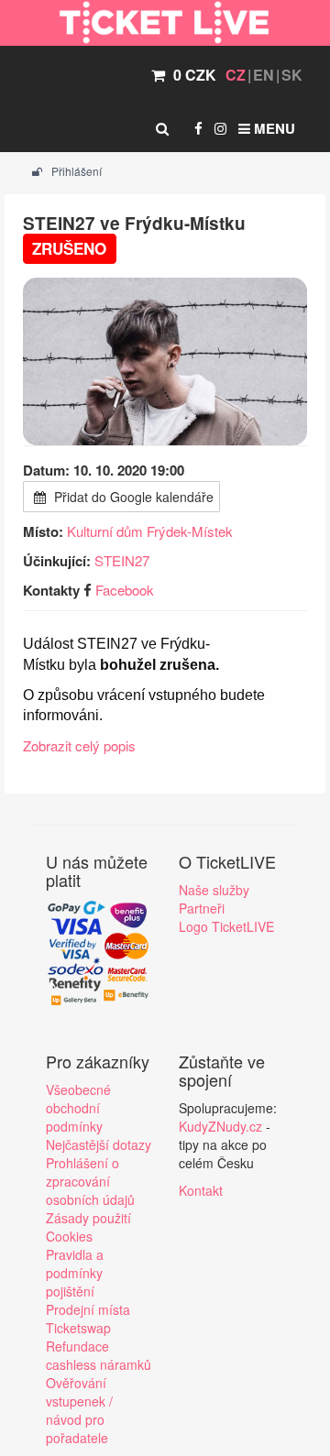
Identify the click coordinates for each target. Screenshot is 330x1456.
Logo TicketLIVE (226, 926)
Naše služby (214, 890)
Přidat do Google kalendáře (132, 496)
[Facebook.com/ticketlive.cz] (198, 128)
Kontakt (201, 1190)
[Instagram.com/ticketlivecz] (220, 128)
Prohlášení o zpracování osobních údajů (90, 1181)
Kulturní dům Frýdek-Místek (150, 531)
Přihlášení (75, 171)
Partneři (202, 908)
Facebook (124, 589)
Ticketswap (78, 1328)
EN (263, 74)
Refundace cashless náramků (98, 1355)
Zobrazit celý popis (79, 745)
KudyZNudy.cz (220, 1126)
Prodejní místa (88, 1309)
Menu (272, 128)
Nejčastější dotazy (98, 1144)
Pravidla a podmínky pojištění (75, 1272)
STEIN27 (121, 560)
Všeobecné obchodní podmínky (78, 1107)
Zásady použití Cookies (88, 1227)
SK (291, 74)
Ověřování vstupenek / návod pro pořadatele (79, 1410)
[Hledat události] (162, 128)
